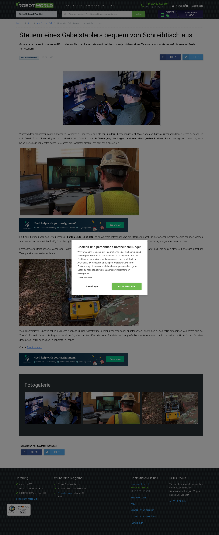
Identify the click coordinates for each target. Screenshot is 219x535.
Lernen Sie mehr (84, 278)
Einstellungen (92, 286)
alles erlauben (126, 286)
